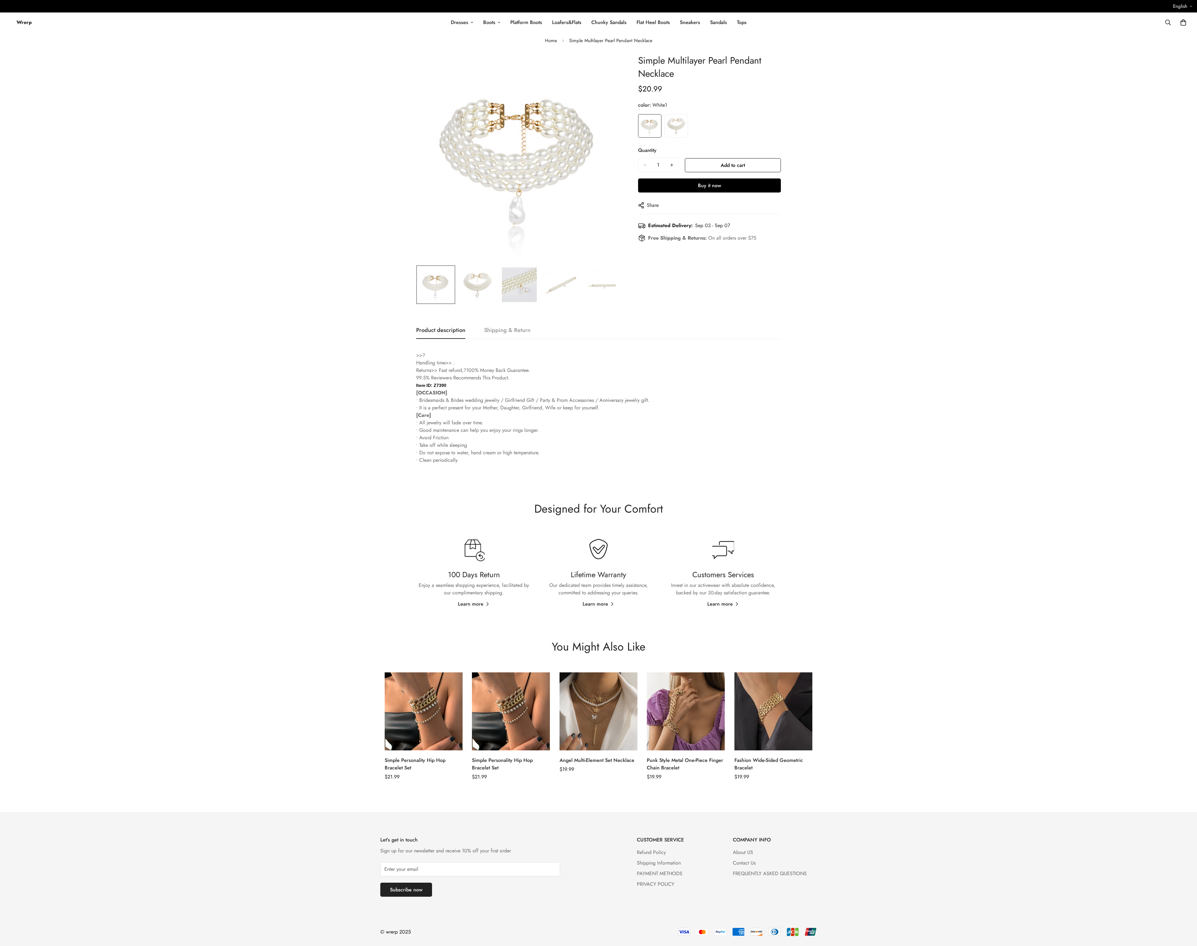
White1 (649, 126)
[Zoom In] (609, 67)
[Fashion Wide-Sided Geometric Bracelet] (773, 711)
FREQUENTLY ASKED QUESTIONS (770, 873)
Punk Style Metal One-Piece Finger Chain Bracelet (685, 764)
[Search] (1168, 22)
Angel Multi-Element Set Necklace (597, 760)
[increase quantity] (671, 165)
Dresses (459, 22)
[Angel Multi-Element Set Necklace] (598, 711)
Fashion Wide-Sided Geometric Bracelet (768, 764)
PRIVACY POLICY (655, 884)
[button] (1183, 22)
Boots (489, 22)
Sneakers (690, 22)
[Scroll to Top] (1185, 912)
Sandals (718, 22)
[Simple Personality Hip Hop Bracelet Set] (424, 711)
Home (551, 40)
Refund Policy (651, 852)
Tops (742, 22)
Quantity (647, 150)
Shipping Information (659, 862)
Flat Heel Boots (653, 22)
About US (743, 852)
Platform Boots (526, 22)
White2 (676, 126)
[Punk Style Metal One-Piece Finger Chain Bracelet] (686, 711)
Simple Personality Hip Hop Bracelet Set (415, 764)
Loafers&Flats (566, 22)
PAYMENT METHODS (659, 873)
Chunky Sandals (609, 22)
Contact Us (744, 862)
